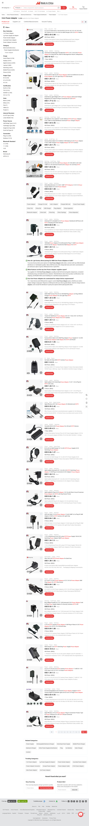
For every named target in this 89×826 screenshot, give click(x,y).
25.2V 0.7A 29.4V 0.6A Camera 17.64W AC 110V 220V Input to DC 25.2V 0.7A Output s (63, 669)
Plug (61, 748)
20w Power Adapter (31, 770)
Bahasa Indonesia (48, 814)
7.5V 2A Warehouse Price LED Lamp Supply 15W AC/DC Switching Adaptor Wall (63, 537)
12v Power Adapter (31, 762)
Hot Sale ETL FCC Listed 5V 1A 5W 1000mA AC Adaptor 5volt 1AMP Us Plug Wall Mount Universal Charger (62, 119)
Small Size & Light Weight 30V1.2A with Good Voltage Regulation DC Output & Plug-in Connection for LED (63, 97)
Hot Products (6, 809)
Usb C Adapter (54, 204)
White (6, 103)
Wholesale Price (51, 809)
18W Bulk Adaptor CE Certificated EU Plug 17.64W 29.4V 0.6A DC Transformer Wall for (64, 243)
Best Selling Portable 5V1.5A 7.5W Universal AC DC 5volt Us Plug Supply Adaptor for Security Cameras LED (63, 603)
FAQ (39, 806)
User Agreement (36, 818)
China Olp (38, 208)
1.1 (5, 146)
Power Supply (30, 744)
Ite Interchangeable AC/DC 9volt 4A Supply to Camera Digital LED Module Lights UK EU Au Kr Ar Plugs (63, 691)
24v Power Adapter (45, 770)
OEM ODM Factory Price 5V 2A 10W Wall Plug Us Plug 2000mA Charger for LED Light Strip (63, 294)
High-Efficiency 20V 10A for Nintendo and (61, 404)
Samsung (6, 154)
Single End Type (9, 128)
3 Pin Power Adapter (78, 766)
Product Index (42, 811)
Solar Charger (78, 748)
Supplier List (16, 22)
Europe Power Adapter (49, 766)
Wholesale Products (41, 809)
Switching (8, 67)
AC (5, 82)
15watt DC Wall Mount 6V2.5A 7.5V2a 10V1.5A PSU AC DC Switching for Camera (63, 316)
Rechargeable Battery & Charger (45, 744)
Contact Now (49, 44)
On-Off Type (8, 115)
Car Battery (69, 748)
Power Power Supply (78, 204)
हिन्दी (73, 813)
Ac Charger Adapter (51, 11)
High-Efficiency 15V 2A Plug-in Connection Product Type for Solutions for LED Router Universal (63, 713)
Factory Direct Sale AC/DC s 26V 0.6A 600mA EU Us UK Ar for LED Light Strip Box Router (64, 75)
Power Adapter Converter (33, 766)
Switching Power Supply (63, 744)
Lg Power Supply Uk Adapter (47, 762)
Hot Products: (17, 11)
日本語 (68, 813)
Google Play (22, 801)
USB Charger (47, 208)
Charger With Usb (65, 204)
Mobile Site (54, 806)
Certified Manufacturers (31, 22)
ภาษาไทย (78, 813)
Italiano (41, 813)
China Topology (62, 212)
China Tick (30, 208)
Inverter (28, 752)
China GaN (43, 212)
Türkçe (83, 813)
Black (6, 100)
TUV (6, 90)
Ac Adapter (30, 11)
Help (43, 806)
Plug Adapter (57, 208)
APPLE (6, 156)
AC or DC (7, 80)
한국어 (63, 813)
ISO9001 (7, 92)
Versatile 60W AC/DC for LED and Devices (61, 426)
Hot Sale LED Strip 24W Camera (58, 360)
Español (14, 813)
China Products (14, 809)
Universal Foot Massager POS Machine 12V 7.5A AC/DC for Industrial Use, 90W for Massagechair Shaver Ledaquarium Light (63, 54)
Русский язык (34, 813)
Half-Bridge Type (9, 123)
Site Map (48, 806)
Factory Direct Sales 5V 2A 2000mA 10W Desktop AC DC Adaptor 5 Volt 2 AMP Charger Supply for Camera (63, 141)
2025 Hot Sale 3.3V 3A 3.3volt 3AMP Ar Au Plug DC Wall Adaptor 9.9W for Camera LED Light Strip (63, 515)
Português (20, 813)
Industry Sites (71, 809)
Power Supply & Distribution (11, 50)
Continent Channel (61, 809)
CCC (6, 95)
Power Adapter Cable (64, 766)
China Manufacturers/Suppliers (27, 809)
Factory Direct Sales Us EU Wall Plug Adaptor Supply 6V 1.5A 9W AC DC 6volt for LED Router (63, 338)
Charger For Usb (42, 204)
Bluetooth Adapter (32, 212)
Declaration (45, 818)
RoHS (6, 88)
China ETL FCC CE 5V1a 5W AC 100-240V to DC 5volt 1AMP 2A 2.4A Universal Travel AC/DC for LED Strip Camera (62, 164)
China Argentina (68, 208)
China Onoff (24, 11)
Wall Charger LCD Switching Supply (61, 646)
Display (7, 60)
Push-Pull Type (8, 130)
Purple (6, 110)
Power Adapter (31, 204)
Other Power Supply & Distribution (48, 748)
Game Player (8, 58)
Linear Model (8, 118)
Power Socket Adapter (64, 762)
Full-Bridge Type (9, 125)
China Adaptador (73, 212)
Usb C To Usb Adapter (40, 11)
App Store (11, 801)
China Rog (51, 212)
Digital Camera (9, 63)
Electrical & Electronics (9, 48)
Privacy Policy (52, 818)
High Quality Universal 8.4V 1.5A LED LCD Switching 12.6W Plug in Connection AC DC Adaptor (62, 471)
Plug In (7, 136)
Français (27, 813)
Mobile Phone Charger (79, 744)
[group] (34, 36)
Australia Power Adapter (79, 762)
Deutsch (46, 813)
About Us (34, 806)
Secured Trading (47, 22)
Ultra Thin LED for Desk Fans (58, 558)
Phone (7, 72)
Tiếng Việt (39, 814)
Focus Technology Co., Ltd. (45, 820)
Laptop (7, 65)
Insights (49, 811)
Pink (5, 105)
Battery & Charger (31, 748)
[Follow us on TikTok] (71, 801)
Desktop (7, 138)
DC (6, 78)
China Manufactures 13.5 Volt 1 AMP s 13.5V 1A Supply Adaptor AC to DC (63, 185)
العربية (58, 813)
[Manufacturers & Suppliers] (44, 3)
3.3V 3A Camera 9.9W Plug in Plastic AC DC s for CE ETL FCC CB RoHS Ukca (63, 625)
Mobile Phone (9, 70)
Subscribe (74, 790)
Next (83, 732)
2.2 (5, 143)
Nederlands (52, 813)
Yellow (6, 107)
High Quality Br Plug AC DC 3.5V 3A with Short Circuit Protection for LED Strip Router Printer (64, 493)
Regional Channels (80, 809)
